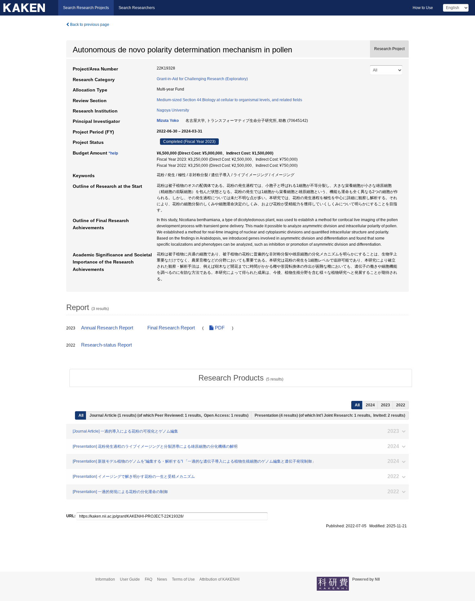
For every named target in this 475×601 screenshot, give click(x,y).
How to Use (423, 7)
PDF (219, 327)
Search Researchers (137, 7)
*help (113, 153)
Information (105, 579)
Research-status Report (106, 345)
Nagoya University (173, 110)
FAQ (148, 579)
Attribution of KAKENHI (219, 579)
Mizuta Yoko (168, 120)
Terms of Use (183, 579)
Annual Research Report (107, 327)
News (162, 579)
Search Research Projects (86, 7)
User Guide (130, 579)
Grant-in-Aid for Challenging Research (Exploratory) (202, 79)
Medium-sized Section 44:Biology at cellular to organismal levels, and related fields (229, 100)
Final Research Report (171, 327)
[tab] (240, 378)
